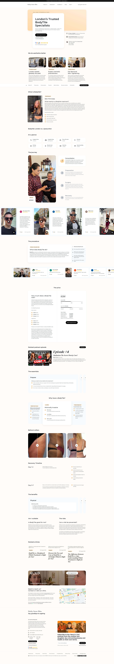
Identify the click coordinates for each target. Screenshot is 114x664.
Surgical (37, 12)
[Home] (32, 4)
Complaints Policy (60, 653)
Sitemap (75, 655)
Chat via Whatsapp (39, 38)
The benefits (72, 85)
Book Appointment (41, 34)
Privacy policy (37, 653)
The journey (36, 85)
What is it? (30, 85)
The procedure (43, 85)
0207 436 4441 (83, 4)
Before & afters (56, 85)
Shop (66, 4)
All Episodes (82, 347)
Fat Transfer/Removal (42, 12)
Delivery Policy (67, 653)
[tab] (79, 246)
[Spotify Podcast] (78, 655)
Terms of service (51, 653)
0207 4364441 (32, 632)
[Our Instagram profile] (79, 655)
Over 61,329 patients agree (33, 648)
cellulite (60, 253)
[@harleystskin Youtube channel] (82, 655)
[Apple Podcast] (85, 655)
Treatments (52, 4)
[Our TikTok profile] (81, 655)
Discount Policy (74, 653)
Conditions (59, 4)
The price (50, 85)
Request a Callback (39, 37)
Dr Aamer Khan (79, 41)
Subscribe (82, 643)
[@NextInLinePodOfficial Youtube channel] (84, 655)
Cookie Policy (44, 653)
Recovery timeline (64, 85)
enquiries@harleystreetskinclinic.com (36, 634)
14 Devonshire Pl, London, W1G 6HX (36, 630)
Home (34, 12)
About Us (45, 4)
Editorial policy (30, 653)
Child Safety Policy (83, 653)
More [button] (70, 4)
